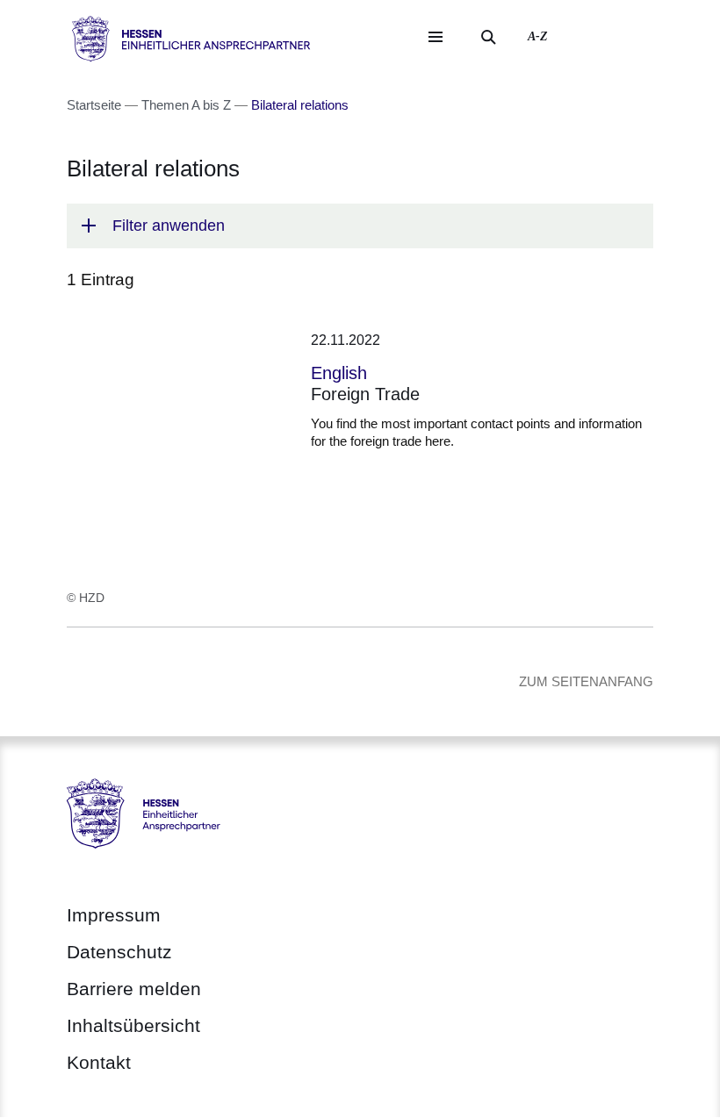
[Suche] (488, 36)
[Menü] (435, 36)
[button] (360, 226)
